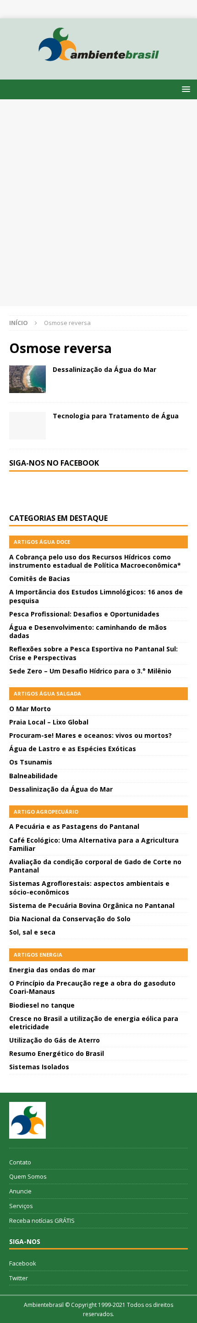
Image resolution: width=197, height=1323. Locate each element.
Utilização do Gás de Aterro (54, 1040)
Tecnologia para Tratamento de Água (116, 415)
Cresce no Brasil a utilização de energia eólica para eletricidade (93, 1022)
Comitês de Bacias (39, 578)
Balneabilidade (33, 775)
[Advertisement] (98, 203)
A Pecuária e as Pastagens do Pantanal (74, 826)
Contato (20, 1162)
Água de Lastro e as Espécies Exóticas (72, 748)
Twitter (18, 1278)
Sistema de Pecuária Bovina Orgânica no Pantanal (92, 905)
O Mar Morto (30, 708)
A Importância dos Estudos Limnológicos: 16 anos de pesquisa (96, 595)
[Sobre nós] (27, 1120)
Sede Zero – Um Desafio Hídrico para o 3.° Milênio (90, 671)
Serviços (21, 1206)
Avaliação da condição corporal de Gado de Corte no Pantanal (95, 865)
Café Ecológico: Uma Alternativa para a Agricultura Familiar (94, 844)
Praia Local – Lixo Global (48, 722)
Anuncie (20, 1191)
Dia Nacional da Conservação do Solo (70, 918)
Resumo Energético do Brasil (56, 1053)
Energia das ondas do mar (52, 969)
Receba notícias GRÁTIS (42, 1220)
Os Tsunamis (30, 762)
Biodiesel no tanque (42, 1005)
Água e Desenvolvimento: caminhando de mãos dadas (88, 631)
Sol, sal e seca (32, 932)
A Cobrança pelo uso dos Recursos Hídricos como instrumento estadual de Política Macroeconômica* (95, 561)
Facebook (22, 1263)
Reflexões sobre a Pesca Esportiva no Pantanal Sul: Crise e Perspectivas (93, 653)
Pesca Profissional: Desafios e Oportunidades (84, 614)
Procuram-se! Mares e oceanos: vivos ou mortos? (90, 735)
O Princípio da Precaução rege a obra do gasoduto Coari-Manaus (92, 987)
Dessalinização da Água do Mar (104, 369)
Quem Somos (28, 1176)
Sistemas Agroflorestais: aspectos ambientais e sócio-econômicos (89, 887)
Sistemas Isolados (39, 1066)
